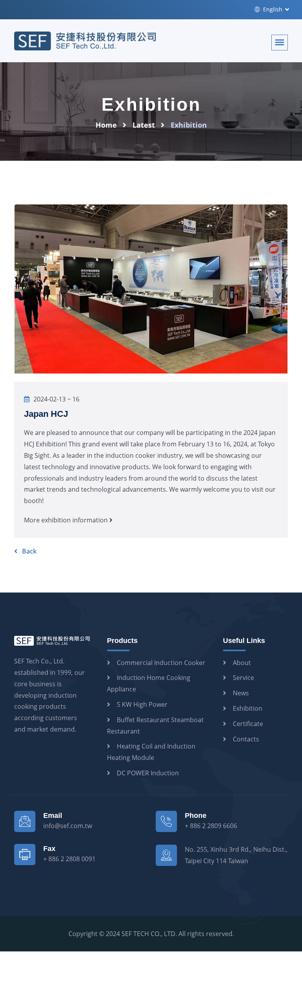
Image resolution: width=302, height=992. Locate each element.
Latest (144, 125)
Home (106, 125)
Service (243, 677)
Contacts (246, 739)
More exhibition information (66, 520)
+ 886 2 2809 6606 (211, 825)
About (242, 662)
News (241, 693)
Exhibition (247, 708)
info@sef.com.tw (67, 825)
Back (28, 551)
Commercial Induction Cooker (161, 662)
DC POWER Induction (148, 773)
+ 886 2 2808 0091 (69, 859)
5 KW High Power (142, 704)
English (271, 9)
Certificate (248, 723)
